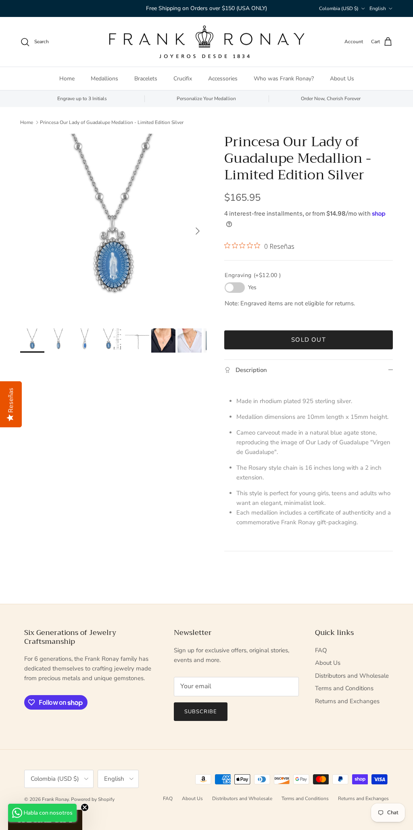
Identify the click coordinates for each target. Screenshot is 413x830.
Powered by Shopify (93, 799)
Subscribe (200, 711)
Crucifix (182, 78)
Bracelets (145, 78)
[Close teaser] (85, 807)
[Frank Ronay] (206, 42)
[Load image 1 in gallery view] (113, 227)
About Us (342, 78)
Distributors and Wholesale (352, 676)
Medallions (104, 78)
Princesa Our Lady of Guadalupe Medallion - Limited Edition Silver (112, 122)
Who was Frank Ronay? (284, 78)
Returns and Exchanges (347, 701)
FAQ (321, 650)
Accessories (223, 78)
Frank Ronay (55, 799)
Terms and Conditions (344, 688)
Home (67, 78)
